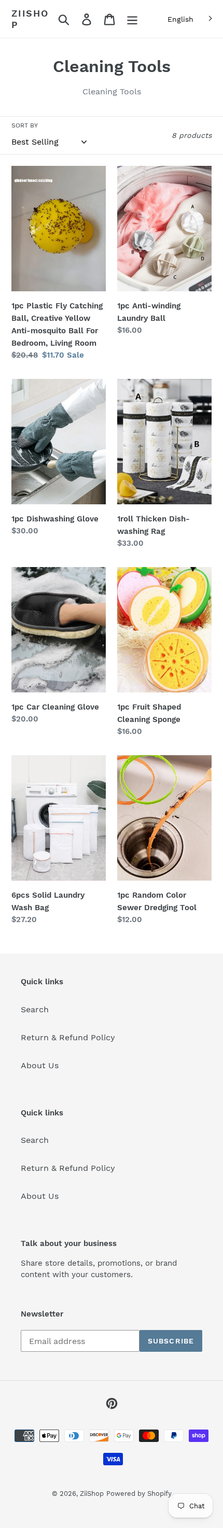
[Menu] (132, 19)
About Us (40, 1065)
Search (35, 1009)
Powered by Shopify (139, 1493)
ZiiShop (30, 19)
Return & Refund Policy (68, 1037)
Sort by (24, 125)
